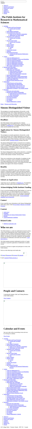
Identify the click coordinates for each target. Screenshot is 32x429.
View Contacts (7, 298)
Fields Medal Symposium (13, 31)
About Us (6, 5)
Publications (6, 81)
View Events (7, 336)
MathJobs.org (10, 125)
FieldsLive (6, 10)
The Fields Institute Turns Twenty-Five (16, 85)
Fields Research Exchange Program (18, 93)
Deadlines (6, 213)
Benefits (5, 216)
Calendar (6, 9)
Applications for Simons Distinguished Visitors (15, 214)
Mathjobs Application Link (10, 223)
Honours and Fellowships (10, 67)
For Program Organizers (12, 96)
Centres (5, 56)
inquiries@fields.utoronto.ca (11, 257)
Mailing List (6, 12)
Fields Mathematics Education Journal (15, 87)
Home (2, 104)
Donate (5, 13)
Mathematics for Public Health (17, 35)
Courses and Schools (11, 50)
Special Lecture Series (12, 40)
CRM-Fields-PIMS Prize (12, 79)
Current (11, 47)
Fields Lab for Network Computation (18, 34)
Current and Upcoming (15, 28)
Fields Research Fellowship (16, 71)
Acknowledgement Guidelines (11, 217)
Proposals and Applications (13, 91)
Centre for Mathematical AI (13, 58)
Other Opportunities (14, 95)
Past (10, 30)
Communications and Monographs (15, 84)
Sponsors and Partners (9, 6)
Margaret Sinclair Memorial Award (15, 80)
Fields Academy (10, 44)
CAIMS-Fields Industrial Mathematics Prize (17, 77)
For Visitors (9, 100)
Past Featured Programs (12, 52)
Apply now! (6, 212)
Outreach (9, 51)
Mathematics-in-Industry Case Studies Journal (17, 88)
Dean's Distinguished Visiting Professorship (17, 76)
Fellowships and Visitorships (13, 69)
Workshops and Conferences (13, 36)
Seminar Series (10, 46)
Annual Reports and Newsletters (14, 83)
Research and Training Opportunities (15, 92)
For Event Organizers (12, 97)
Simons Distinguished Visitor (13, 75)
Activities (6, 26)
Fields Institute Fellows (12, 68)
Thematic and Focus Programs (14, 27)
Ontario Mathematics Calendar (14, 101)
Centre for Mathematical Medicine (15, 61)
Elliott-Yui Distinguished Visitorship (18, 73)
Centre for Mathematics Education (15, 63)
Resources (6, 89)
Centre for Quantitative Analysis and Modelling (18, 59)
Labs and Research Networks (13, 32)
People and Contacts (8, 8)
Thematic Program (14, 140)
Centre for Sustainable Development (15, 64)
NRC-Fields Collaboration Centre (14, 65)
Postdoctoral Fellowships (15, 72)
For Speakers (10, 99)
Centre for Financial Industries (14, 60)
